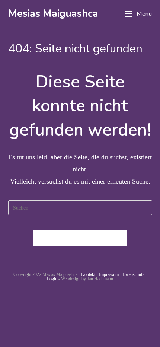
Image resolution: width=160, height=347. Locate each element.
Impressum (109, 274)
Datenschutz (133, 274)
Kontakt (88, 274)
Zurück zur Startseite (80, 238)
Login (52, 278)
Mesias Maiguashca (53, 13)
